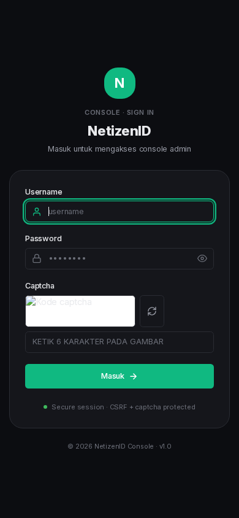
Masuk (112, 376)
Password (43, 238)
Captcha (40, 285)
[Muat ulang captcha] (152, 311)
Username (43, 191)
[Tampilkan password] (202, 258)
